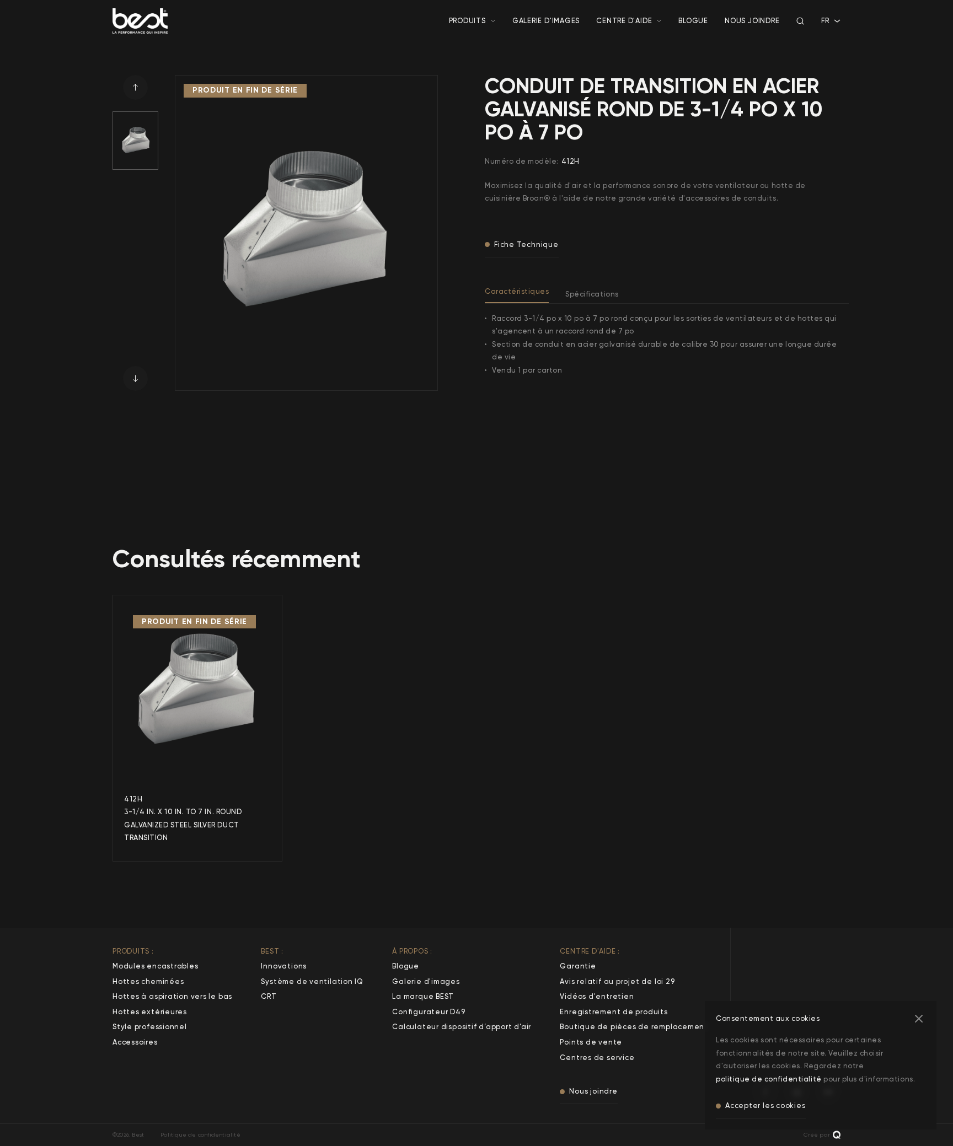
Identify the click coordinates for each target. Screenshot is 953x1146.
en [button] (826, 32)
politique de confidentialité (769, 1079)
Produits (467, 21)
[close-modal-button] (918, 1018)
